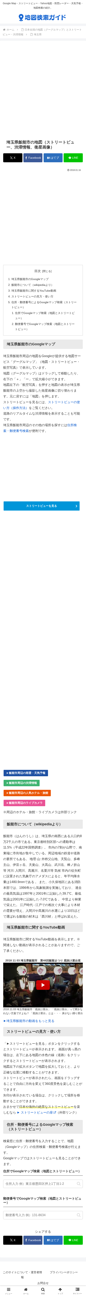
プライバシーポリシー (64, 1272)
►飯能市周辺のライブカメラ (24, 802)
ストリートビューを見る (41, 505)
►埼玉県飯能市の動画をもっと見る (28, 1021)
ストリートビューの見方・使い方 (32, 296)
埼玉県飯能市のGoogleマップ (30, 279)
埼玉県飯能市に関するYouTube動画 (33, 290)
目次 (37, 271)
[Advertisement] (43, 90)
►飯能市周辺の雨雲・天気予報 (25, 772)
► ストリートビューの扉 (35, 1112)
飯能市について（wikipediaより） (32, 284)
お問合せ (43, 1283)
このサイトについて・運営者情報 (22, 1275)
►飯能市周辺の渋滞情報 (21, 782)
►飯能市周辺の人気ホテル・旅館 (27, 792)
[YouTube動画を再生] (43, 985)
